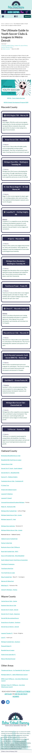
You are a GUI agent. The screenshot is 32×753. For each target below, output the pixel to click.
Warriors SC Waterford (7, 581)
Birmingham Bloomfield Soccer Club (10, 455)
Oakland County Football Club (9, 538)
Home (2, 23)
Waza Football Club (6, 577)
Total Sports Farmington (7, 564)
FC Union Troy (5, 485)
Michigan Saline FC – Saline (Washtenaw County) (14, 674)
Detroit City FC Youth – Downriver (10, 614)
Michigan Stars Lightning (8, 526)
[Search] (3, 16)
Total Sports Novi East (7, 568)
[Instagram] (17, 16)
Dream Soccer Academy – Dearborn (10, 622)
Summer (3, 47)
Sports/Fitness (24, 45)
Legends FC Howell (6, 498)
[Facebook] (15, 16)
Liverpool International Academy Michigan (13, 502)
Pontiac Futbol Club (6, 543)
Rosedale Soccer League (7, 650)
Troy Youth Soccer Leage (8, 572)
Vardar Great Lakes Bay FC (8, 654)
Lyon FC (3, 637)
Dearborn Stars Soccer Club (8, 605)
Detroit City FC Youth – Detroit (9, 609)
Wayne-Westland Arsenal (8, 658)
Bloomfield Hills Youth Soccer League (11, 460)
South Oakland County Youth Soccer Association (14, 560)
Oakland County (9, 23)
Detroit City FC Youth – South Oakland (11, 468)
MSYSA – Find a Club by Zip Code (16, 98)
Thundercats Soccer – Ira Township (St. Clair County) (15, 670)
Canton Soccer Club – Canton (9, 601)
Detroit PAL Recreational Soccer (10, 618)
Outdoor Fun (17, 45)
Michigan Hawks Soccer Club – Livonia (11, 515)
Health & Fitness (10, 45)
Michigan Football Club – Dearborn (10, 641)
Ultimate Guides (9, 47)
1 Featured (3, 45)
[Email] (8, 702)
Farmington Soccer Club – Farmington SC (12, 481)
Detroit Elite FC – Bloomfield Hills (10, 472)
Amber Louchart (6, 49)
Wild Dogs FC (4, 585)
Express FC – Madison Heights (9, 477)
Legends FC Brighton (7, 494)
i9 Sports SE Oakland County (9, 489)
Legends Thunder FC (7, 633)
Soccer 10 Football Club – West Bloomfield (12, 555)
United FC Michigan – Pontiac (9, 589)
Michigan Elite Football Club (9, 511)
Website (4, 120)
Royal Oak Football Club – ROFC (9, 551)
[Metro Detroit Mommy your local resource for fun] (16, 5)
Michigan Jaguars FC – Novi (8, 519)
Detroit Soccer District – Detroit (10, 626)
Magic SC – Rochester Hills (8, 506)
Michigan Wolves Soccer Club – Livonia (11, 530)
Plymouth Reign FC (6, 646)
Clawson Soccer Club (6, 464)
